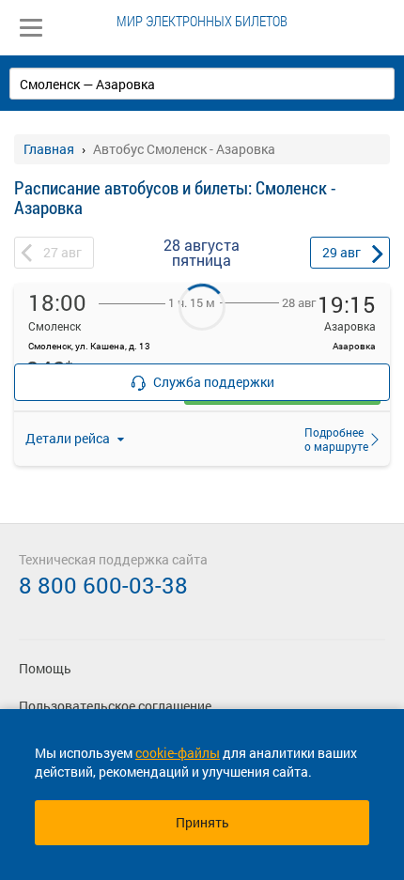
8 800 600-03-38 (103, 585)
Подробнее (330, 438)
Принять (202, 822)
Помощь (45, 668)
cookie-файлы (177, 753)
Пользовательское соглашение (115, 706)
